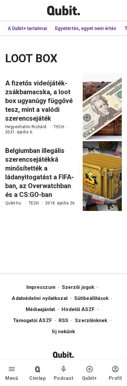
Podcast (64, 378)
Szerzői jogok (78, 287)
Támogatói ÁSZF (32, 320)
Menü (11, 378)
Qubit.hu (13, 203)
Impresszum (40, 287)
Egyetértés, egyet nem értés (86, 28)
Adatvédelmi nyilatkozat (39, 298)
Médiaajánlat (40, 309)
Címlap (37, 378)
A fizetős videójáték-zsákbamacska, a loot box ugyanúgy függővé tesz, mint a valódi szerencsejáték (39, 100)
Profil (115, 378)
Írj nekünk (63, 331)
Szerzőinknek (91, 320)
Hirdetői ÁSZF (78, 309)
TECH (59, 127)
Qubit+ (89, 378)
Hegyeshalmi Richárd (26, 127)
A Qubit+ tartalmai (27, 28)
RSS (63, 320)
